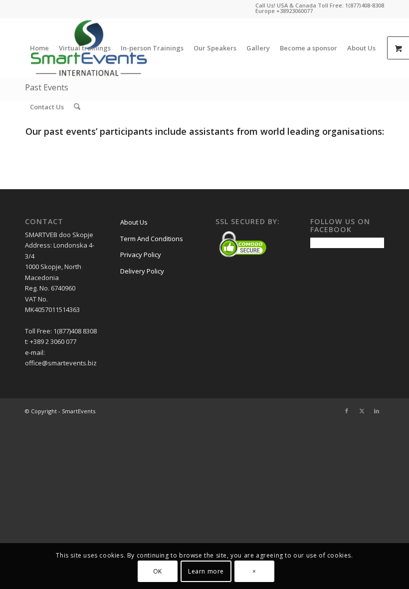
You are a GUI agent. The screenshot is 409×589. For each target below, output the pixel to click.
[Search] (77, 106)
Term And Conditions (151, 238)
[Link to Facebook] (346, 410)
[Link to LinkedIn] (376, 410)
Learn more (206, 571)
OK (157, 571)
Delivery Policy (142, 271)
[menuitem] (39, 47)
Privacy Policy (140, 254)
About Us (134, 222)
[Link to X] (361, 410)
